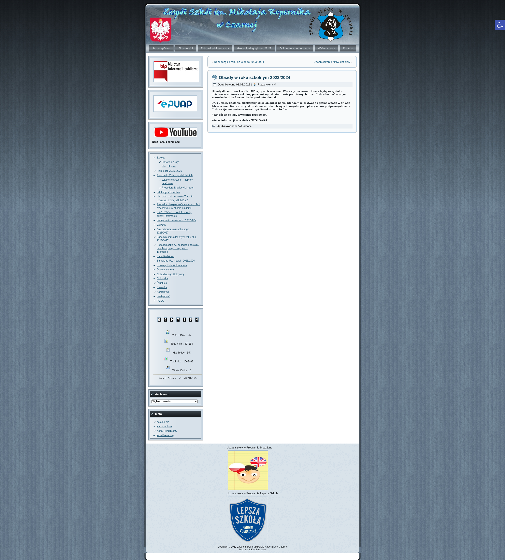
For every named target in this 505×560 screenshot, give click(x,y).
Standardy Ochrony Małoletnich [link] (175, 175)
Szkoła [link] (161, 157)
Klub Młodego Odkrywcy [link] (170, 274)
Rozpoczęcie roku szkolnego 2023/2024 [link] (239, 61)
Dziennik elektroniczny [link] (215, 48)
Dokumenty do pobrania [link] (295, 48)
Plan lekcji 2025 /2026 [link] (169, 170)
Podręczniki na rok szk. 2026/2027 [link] (176, 220)
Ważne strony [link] (326, 48)
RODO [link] (160, 300)
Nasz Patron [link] (169, 166)
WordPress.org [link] (165, 435)
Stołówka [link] (162, 287)
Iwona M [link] (271, 84)
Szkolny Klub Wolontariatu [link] (172, 265)
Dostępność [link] (163, 296)
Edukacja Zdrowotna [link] (168, 192)
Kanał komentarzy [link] (167, 430)
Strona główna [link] (161, 48)
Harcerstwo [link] (163, 291)
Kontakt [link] (348, 48)
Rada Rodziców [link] (165, 256)
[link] (500, 25)
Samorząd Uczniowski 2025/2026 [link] (176, 260)
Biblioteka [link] (162, 278)
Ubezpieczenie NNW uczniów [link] (332, 61)
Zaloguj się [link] (163, 421)
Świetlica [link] (162, 282)
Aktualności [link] (186, 48)
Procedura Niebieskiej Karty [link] (178, 187)
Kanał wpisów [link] (164, 426)
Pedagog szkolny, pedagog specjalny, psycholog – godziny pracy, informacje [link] (178, 248)
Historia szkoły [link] (170, 161)
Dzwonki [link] (161, 224)
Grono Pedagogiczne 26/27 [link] (254, 48)
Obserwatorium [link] (165, 269)
